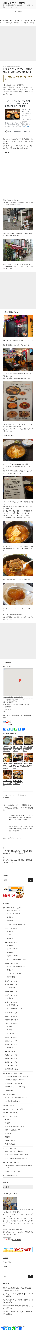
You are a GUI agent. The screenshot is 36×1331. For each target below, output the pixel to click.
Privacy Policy (7, 1262)
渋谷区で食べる (10, 1023)
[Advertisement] (18, 43)
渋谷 (8, 1026)
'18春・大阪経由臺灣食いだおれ (15, 1158)
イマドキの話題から (9, 1175)
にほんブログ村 (7, 724)
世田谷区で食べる (10, 1020)
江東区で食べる (10, 995)
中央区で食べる (10, 928)
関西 (6, 1137)
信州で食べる (7, 1094)
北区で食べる (9, 1051)
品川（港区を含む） (13, 1008)
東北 (6, 1123)
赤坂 (18, 795)
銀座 (8, 938)
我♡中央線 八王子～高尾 (13, 1087)
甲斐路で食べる (7, 1105)
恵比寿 (9, 1033)
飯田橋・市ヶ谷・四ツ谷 (14, 966)
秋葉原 (9, 917)
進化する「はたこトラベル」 (12, 1162)
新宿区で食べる (10, 963)
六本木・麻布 (11, 956)
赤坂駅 (4, 717)
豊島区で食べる (10, 1044)
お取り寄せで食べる (9, 1112)
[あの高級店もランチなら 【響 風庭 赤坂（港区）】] (18, 779)
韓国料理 (14, 715)
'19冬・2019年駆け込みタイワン (15, 1154)
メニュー (19, 11)
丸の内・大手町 (12, 913)
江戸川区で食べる (10, 1069)
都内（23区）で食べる (10, 795)
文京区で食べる (10, 981)
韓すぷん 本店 (7, 666)
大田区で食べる (10, 1016)
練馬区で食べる (10, 1062)
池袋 (8, 1047)
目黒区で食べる (10, 1013)
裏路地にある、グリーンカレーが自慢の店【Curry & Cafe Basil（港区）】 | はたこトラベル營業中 (21, 817)
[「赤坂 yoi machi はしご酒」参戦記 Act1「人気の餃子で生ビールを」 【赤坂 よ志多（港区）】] (28, 762)
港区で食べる (23, 795)
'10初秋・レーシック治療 (13, 1171)
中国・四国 (8, 1140)
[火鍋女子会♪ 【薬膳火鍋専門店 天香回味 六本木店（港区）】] (28, 744)
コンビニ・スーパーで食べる (12, 1109)
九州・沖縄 (8, 1144)
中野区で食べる (10, 1037)
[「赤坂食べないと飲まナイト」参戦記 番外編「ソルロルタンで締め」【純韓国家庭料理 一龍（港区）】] (8, 744)
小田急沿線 (8, 1090)
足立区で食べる (10, 1065)
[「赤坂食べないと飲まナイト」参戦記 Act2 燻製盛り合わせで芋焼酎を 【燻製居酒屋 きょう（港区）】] (18, 762)
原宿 (8, 1030)
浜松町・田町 (11, 949)
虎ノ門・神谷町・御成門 (14, 959)
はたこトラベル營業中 (14, 2)
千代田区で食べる (10, 910)
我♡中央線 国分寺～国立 (13, 1080)
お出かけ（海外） (8, 1148)
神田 (8, 920)
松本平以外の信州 (10, 1101)
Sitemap (5, 1258)
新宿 (8, 970)
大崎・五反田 (11, 1005)
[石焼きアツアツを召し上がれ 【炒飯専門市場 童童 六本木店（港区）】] (18, 744)
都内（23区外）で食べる (10, 1073)
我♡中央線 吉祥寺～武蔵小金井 (15, 1076)
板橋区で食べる (10, 1058)
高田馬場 (10, 977)
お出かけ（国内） (8, 1116)
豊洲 (8, 998)
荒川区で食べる (10, 1055)
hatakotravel (16, 66)
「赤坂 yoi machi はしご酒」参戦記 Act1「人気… (27, 765)
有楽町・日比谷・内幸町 (14, 924)
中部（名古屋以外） (11, 1130)
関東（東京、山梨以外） (12, 1126)
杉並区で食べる (10, 1041)
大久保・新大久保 (12, 973)
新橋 (8, 945)
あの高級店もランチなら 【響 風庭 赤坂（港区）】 (18, 782)
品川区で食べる (10, 1002)
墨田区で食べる (10, 991)
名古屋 (7, 1133)
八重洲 (9, 935)
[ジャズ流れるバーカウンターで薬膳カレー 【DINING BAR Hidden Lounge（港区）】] (8, 779)
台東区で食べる (10, 984)
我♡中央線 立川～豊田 (12, 1083)
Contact (5, 1266)
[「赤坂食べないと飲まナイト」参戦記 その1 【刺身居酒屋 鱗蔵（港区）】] (8, 762)
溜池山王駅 (19, 715)
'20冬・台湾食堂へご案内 (13, 1151)
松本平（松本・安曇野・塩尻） (14, 1097)
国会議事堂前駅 (27, 715)
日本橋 (9, 931)
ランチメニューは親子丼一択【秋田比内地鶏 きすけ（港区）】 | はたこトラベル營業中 (21, 829)
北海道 (7, 1119)
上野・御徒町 (11, 987)
